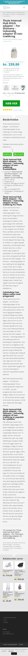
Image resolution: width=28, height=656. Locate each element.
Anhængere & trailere (10, 12)
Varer (5, 620)
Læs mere (11, 651)
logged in (12, 548)
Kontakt (6, 622)
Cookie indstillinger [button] (20, 651)
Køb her (11, 103)
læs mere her (6, 80)
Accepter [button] (14, 653)
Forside (6, 617)
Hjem (4, 12)
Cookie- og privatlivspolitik (10, 644)
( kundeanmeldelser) (17, 110)
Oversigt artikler (12, 617)
